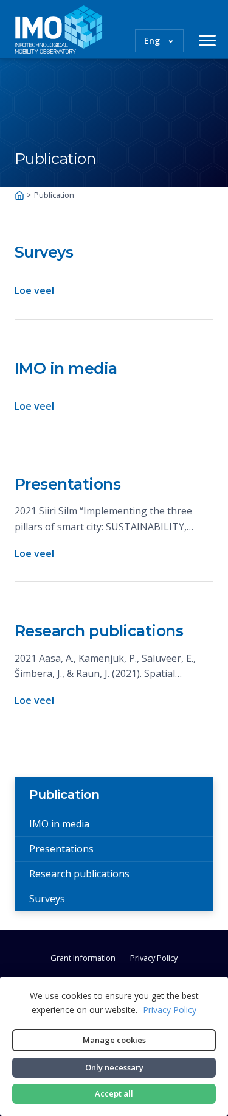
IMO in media (66, 368)
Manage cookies (114, 1039)
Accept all (114, 1093)
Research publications (99, 631)
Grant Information (83, 957)
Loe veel (34, 290)
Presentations (68, 484)
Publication (64, 794)
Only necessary (114, 1067)
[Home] (19, 194)
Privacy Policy (154, 957)
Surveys (44, 252)
